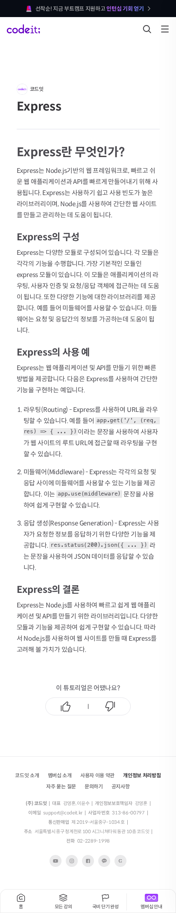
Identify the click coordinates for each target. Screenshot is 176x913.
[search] (147, 29)
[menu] (165, 29)
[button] (60, 774)
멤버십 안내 (151, 907)
